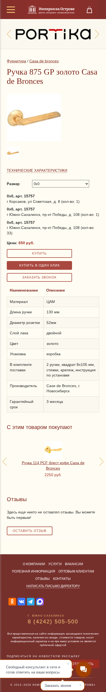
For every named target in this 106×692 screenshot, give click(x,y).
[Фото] (13, 159)
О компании (34, 564)
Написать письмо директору (53, 586)
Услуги (55, 564)
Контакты (62, 579)
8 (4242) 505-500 (53, 621)
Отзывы (42, 579)
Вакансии (74, 564)
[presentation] (9, 34)
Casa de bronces (44, 61)
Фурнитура (16, 61)
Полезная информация (33, 571)
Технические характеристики (37, 171)
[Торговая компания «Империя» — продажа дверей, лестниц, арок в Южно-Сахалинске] (51, 9)
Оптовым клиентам (76, 571)
